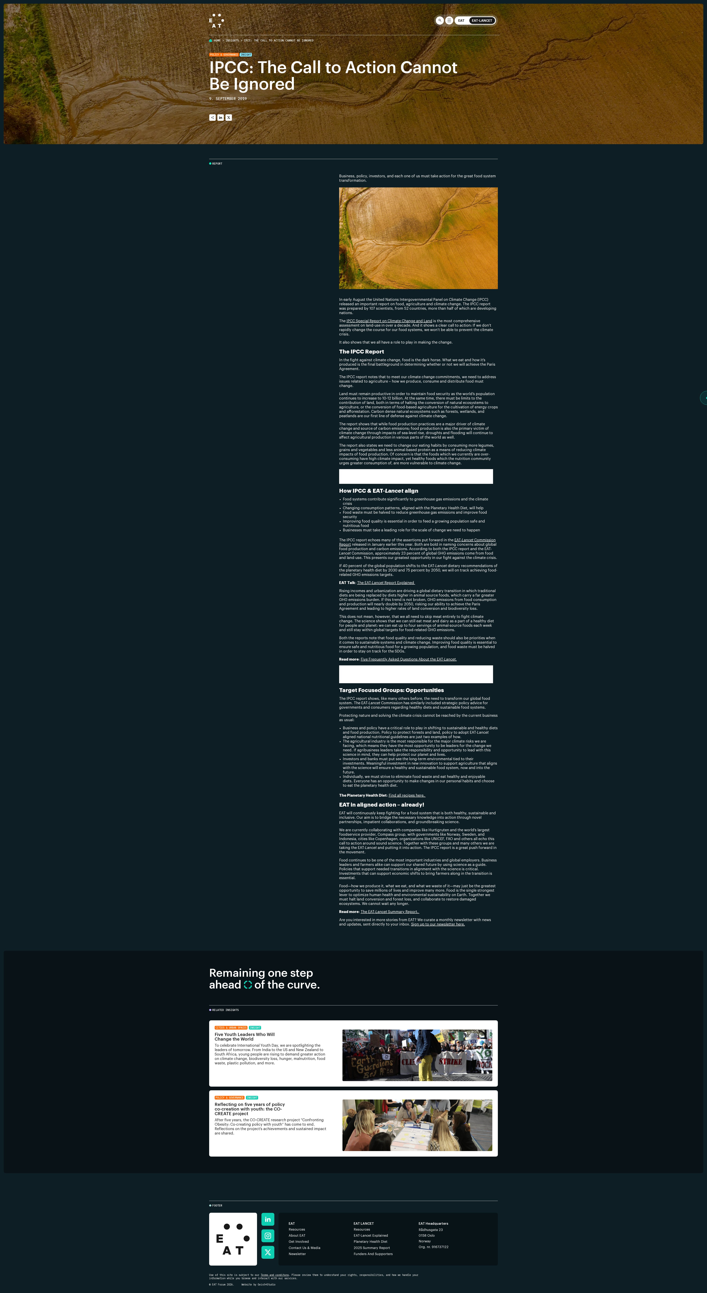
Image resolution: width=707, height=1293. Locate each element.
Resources (297, 1229)
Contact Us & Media (304, 1248)
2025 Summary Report (372, 1248)
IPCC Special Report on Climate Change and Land (389, 321)
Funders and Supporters (373, 1254)
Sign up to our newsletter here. (438, 924)
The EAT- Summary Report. (390, 912)
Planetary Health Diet (357, 672)
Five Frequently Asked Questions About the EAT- (409, 659)
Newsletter (297, 1254)
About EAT (297, 1235)
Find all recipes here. (407, 795)
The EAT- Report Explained (386, 583)
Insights (232, 40)
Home (217, 40)
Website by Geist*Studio (258, 1284)
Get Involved (299, 1241)
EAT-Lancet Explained (371, 1235)
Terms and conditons (275, 1275)
